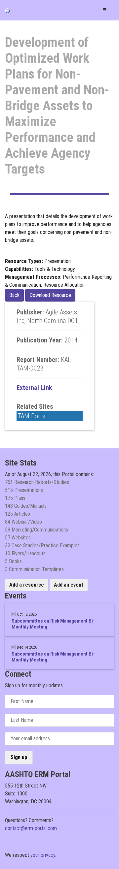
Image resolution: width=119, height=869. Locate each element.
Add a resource (26, 585)
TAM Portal (32, 416)
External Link (34, 388)
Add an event (68, 585)
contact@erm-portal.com (31, 828)
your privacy (42, 855)
